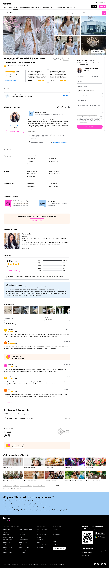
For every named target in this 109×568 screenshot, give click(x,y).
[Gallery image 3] (67, 45)
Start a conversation (18, 358)
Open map (67, 418)
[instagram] (62, 107)
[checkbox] (78, 91)
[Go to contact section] (69, 107)
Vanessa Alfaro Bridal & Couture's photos (13, 488)
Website (9, 432)
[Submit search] (104, 13)
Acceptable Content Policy (94, 120)
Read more (31, 131)
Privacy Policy (83, 122)
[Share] (55, 59)
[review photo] (8, 310)
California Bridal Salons (26, 486)
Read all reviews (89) (10, 80)
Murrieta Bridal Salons (9, 12)
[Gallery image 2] (67, 25)
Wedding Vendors (7, 486)
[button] (20, 205)
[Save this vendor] (59, 58)
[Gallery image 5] (93, 45)
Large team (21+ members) (60, 142)
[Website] (65, 107)
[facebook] (58, 107)
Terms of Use (100, 116)
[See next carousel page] (69, 310)
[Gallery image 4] (93, 25)
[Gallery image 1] (28, 35)
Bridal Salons (16, 486)
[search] (39, 319)
